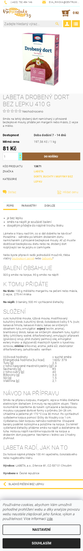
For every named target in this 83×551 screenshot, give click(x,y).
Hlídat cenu (71, 192)
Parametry (29, 205)
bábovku (47, 258)
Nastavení (41, 530)
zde (50, 519)
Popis (10, 205)
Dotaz (12, 192)
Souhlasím (41, 543)
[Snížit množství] (20, 158)
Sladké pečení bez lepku (26, 484)
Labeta (39, 171)
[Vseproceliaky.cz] (17, 13)
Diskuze (49, 205)
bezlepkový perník (23, 258)
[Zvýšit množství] (20, 155)
